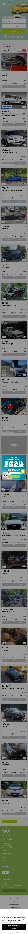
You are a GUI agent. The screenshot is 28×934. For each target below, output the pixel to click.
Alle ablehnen (14, 928)
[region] (14, 921)
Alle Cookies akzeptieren (14, 925)
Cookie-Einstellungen (14, 932)
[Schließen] (23, 912)
